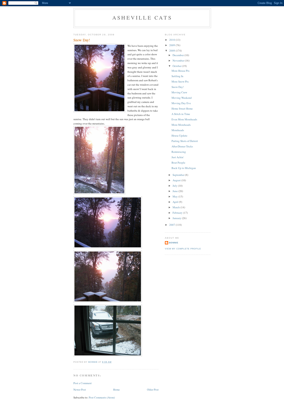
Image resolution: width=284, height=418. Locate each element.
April (176, 202)
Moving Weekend (182, 98)
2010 (172, 40)
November (179, 60)
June (175, 191)
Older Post (153, 389)
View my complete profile (183, 249)
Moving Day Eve (181, 103)
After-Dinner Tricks (182, 146)
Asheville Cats (142, 17)
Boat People (178, 162)
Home (116, 389)
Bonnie (173, 243)
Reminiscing (179, 152)
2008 (172, 50)
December (178, 55)
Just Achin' (178, 157)
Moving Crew (179, 92)
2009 (172, 45)
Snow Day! (178, 87)
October (177, 66)
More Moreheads (181, 125)
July (175, 185)
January (177, 218)
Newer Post (79, 389)
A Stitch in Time (181, 114)
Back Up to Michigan (184, 168)
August (177, 180)
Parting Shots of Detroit (185, 141)
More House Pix (181, 71)
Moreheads (178, 130)
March (176, 207)
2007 (172, 225)
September (179, 175)
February (178, 213)
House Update (179, 135)
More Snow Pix (180, 81)
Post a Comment (82, 383)
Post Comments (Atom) (102, 397)
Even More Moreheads (184, 119)
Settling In (177, 76)
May (175, 196)
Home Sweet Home (182, 108)
